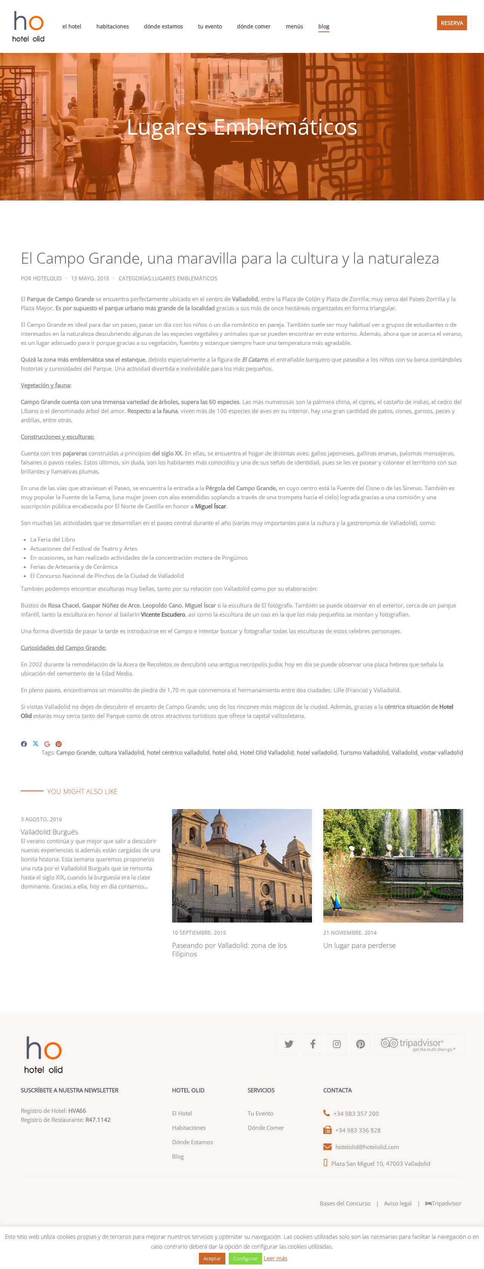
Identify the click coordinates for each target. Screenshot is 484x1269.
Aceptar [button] (212, 1258)
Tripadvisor (446, 1203)
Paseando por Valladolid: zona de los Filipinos (229, 949)
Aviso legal (398, 1203)
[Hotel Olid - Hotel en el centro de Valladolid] (28, 26)
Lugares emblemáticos (184, 278)
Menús (294, 26)
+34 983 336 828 (358, 1130)
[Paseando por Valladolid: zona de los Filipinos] (242, 865)
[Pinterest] (59, 744)
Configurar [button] (245, 1258)
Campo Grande (76, 752)
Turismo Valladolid (364, 752)
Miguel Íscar (210, 506)
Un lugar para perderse (359, 945)
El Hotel (71, 26)
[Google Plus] (47, 744)
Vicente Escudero (163, 614)
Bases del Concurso (345, 1203)
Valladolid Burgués (49, 831)
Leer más (275, 1258)
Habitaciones (112, 26)
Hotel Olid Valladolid (267, 752)
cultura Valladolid (121, 752)
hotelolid (47, 278)
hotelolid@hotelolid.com (367, 1147)
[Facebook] (24, 744)
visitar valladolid (441, 752)
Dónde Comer (254, 26)
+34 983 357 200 (356, 1113)
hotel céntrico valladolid (178, 752)
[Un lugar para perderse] (393, 865)
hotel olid (225, 752)
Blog (323, 26)
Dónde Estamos (163, 26)
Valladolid (404, 752)
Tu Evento (210, 26)
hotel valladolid (317, 752)
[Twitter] (36, 744)
